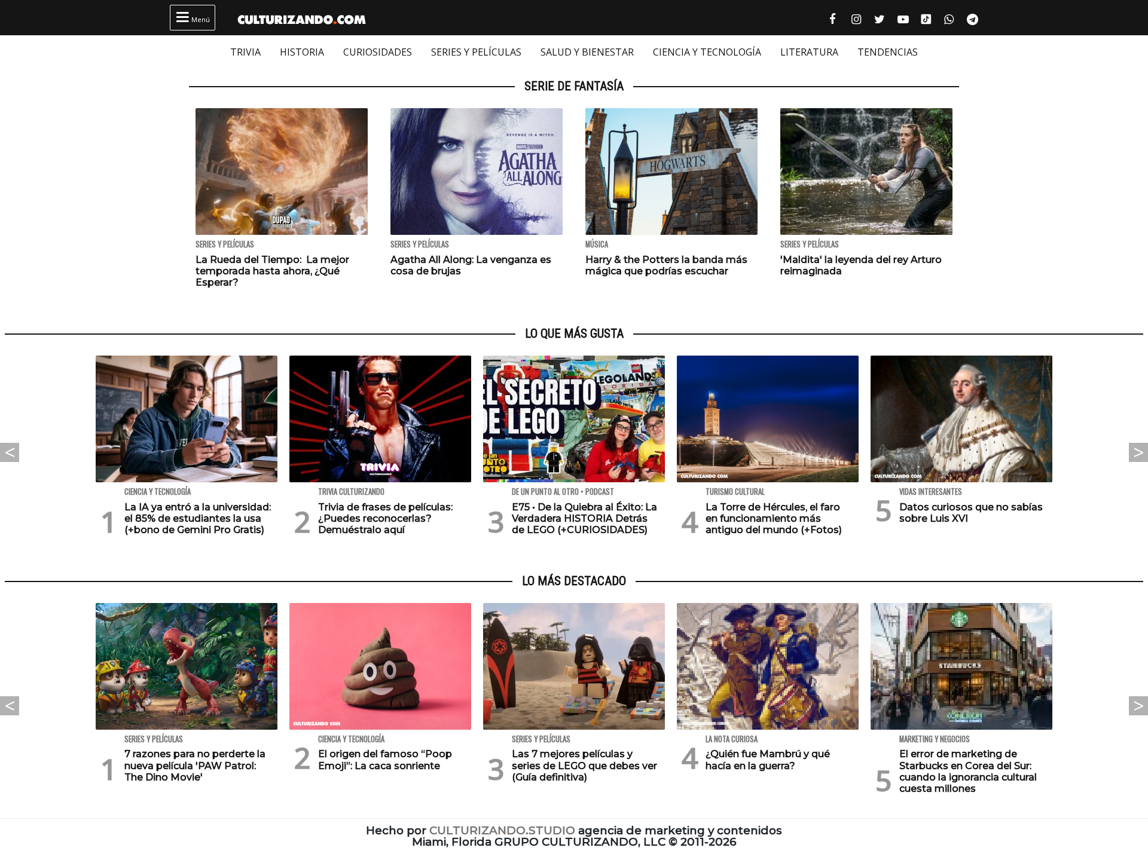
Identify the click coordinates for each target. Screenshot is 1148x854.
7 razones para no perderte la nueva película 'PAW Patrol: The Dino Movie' (194, 765)
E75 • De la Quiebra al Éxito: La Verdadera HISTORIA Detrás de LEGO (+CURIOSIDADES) (584, 518)
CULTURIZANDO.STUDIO (502, 830)
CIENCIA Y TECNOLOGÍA (707, 52)
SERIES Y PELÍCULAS (476, 52)
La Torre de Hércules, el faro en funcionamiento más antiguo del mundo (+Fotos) (774, 518)
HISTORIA (302, 52)
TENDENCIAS (887, 52)
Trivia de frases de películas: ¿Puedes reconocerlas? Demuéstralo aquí (385, 518)
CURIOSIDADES (377, 52)
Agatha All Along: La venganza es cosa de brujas (470, 265)
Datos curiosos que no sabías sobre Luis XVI (971, 512)
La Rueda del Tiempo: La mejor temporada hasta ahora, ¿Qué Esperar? (272, 271)
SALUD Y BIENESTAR (587, 52)
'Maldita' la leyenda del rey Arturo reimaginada (861, 265)
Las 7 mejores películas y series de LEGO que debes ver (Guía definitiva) (584, 765)
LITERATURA (809, 52)
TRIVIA (245, 52)
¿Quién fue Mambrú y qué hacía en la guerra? (768, 759)
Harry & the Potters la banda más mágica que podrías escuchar (666, 265)
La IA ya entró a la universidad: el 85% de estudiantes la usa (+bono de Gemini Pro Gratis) (197, 518)
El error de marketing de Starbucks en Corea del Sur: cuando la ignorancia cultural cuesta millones (968, 771)
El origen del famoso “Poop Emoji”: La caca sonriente (385, 759)
